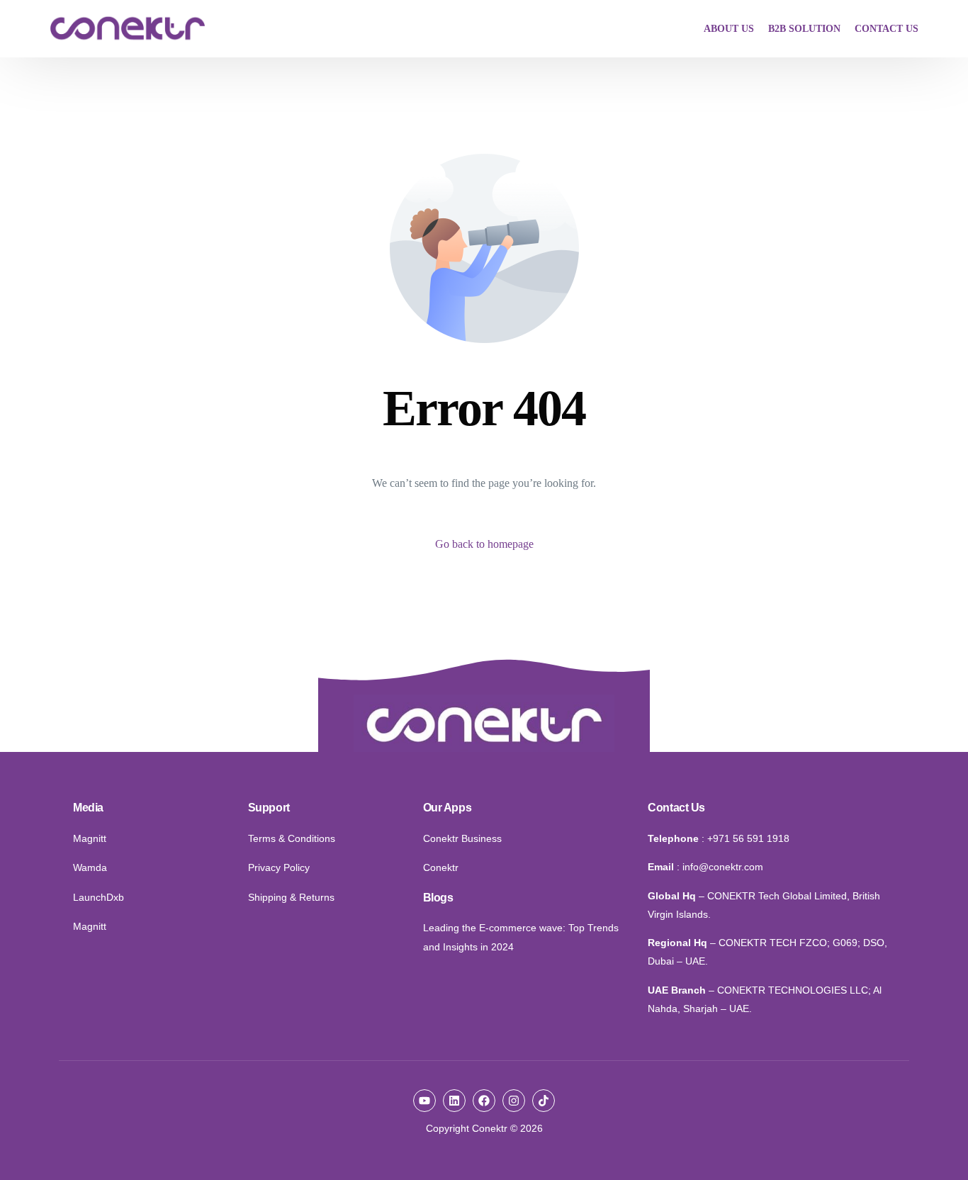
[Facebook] (484, 1100)
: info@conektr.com (720, 866)
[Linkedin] (454, 1100)
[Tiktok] (543, 1100)
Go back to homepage (484, 544)
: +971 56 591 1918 (745, 838)
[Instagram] (513, 1100)
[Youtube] (424, 1100)
